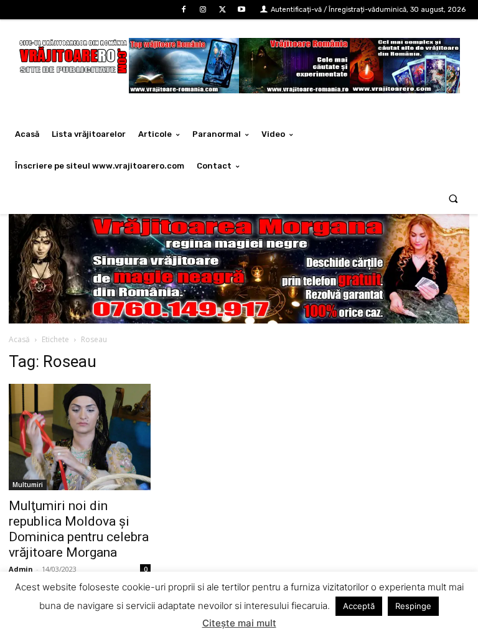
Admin (21, 569)
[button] (453, 198)
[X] (222, 9)
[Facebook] (183, 9)
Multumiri (27, 484)
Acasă (19, 339)
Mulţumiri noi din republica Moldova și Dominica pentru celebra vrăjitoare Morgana (79, 529)
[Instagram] (202, 9)
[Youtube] (241, 9)
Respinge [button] (413, 606)
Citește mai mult (239, 623)
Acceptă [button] (359, 606)
